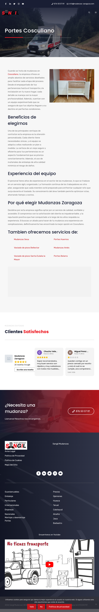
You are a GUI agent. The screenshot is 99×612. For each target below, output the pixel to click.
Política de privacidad (59, 606)
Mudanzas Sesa (21, 239)
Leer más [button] (42, 372)
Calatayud (58, 510)
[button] (89, 12)
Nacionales (10, 514)
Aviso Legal (10, 451)
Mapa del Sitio (11, 465)
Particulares (10, 501)
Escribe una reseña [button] (25, 369)
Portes (8, 521)
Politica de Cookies (13, 460)
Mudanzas (64, 444)
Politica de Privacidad (15, 456)
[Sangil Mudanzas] (10, 12)
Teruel (56, 505)
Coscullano (13, 74)
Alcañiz (56, 514)
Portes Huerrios (61, 239)
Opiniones (57, 496)
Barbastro (57, 523)
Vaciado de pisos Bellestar (26, 247)
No (41, 606)
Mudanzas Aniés (61, 247)
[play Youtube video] (49, 564)
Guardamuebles (12, 492)
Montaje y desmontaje (15, 517)
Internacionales (12, 505)
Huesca (56, 501)
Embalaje (9, 496)
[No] (96, 604)
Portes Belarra (61, 256)
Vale (32, 606)
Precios (56, 492)
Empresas (9, 510)
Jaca (55, 519)
